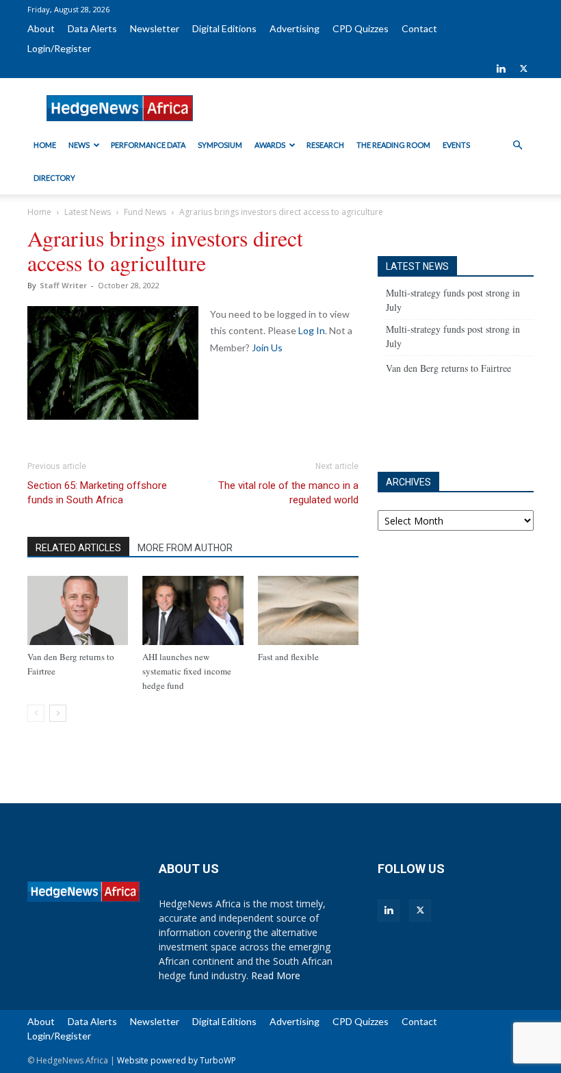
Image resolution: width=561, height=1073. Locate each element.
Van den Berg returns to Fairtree (448, 368)
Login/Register (59, 48)
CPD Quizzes (360, 28)
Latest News (87, 212)
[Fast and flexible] (308, 610)
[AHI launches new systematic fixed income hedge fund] (192, 610)
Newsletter (154, 28)
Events (456, 144)
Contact (419, 28)
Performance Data (148, 144)
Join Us (267, 347)
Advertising (294, 28)
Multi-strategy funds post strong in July (453, 300)
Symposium (220, 144)
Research (325, 144)
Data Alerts (92, 28)
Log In (311, 330)
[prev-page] (35, 713)
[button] (517, 145)
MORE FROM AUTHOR (185, 547)
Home (45, 144)
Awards (270, 144)
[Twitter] (523, 68)
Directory (54, 177)
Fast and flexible (288, 657)
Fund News (145, 212)
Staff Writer (63, 285)
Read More (275, 975)
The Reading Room (393, 144)
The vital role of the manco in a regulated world (288, 492)
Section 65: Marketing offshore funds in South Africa (97, 492)
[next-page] (57, 713)
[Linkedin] (501, 68)
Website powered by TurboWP (176, 1060)
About (41, 28)
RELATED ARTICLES (78, 547)
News (79, 144)
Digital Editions (224, 28)
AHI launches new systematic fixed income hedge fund (186, 671)
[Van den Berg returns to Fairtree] (77, 610)
